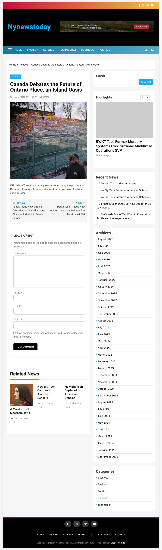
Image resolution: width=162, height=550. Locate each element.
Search (100, 76)
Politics (104, 49)
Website (18, 319)
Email (17, 306)
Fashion (32, 49)
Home (18, 49)
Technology (67, 49)
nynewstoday (29, 27)
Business (87, 49)
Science (48, 49)
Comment (19, 254)
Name (17, 293)
